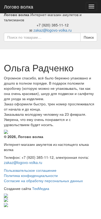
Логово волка (18, 6)
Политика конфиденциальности (31, 175)
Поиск (89, 37)
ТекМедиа (40, 188)
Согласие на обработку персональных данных (43, 180)
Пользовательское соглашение (30, 170)
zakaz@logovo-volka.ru (52, 30)
